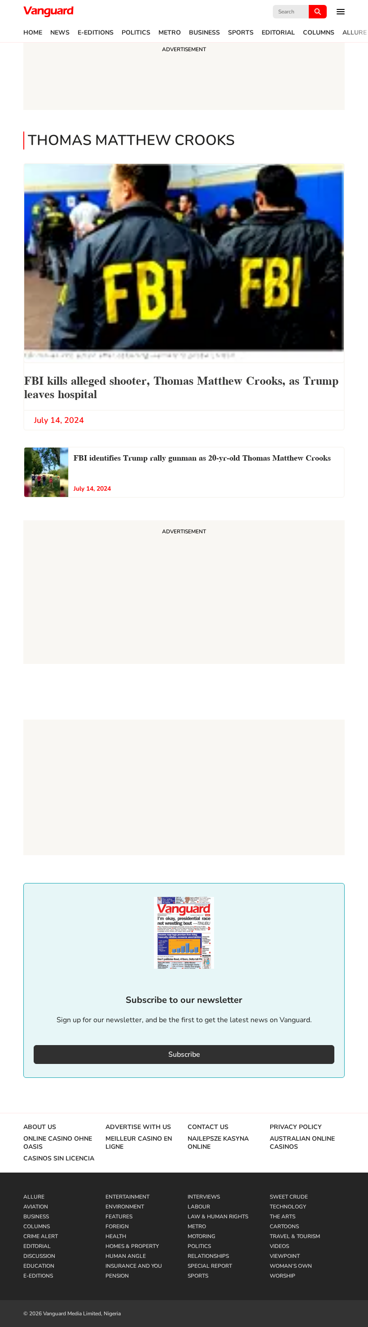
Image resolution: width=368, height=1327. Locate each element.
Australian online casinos (302, 1143)
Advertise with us (138, 1127)
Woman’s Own (291, 1266)
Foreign (117, 1226)
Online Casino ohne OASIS (57, 1143)
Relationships (208, 1256)
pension (117, 1275)
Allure (354, 33)
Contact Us (208, 1127)
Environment (124, 1206)
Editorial (278, 33)
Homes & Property (132, 1246)
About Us (39, 1127)
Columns (318, 33)
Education (38, 1266)
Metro (169, 33)
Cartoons (284, 1226)
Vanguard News (48, 11)
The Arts (282, 1216)
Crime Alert (40, 1236)
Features (118, 1216)
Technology (288, 1206)
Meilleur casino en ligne (138, 1143)
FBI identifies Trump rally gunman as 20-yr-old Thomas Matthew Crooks (202, 457)
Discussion (39, 1256)
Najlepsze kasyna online (218, 1143)
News (60, 33)
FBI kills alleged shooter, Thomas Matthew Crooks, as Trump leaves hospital (181, 386)
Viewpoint (285, 1256)
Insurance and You (133, 1266)
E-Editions (96, 33)
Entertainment (127, 1196)
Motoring (201, 1236)
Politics (136, 33)
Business (204, 33)
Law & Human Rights (218, 1216)
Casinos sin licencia (58, 1159)
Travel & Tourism (295, 1236)
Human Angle (125, 1256)
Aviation (35, 1206)
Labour (199, 1206)
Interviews (204, 1196)
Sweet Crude (289, 1196)
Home (32, 33)
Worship (282, 1275)
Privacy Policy (296, 1127)
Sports (241, 33)
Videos (279, 1246)
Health (115, 1236)
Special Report (210, 1266)
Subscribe (184, 1054)
